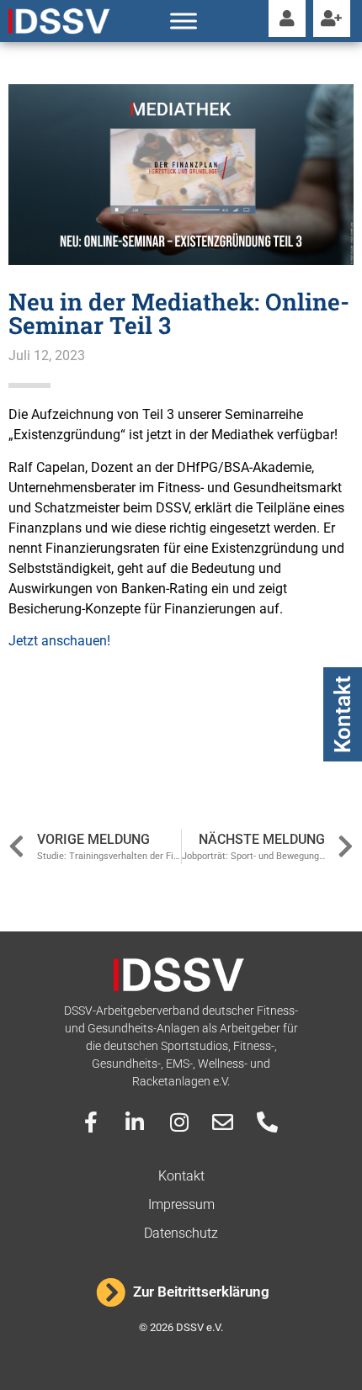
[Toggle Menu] (183, 21)
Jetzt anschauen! (59, 641)
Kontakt (342, 714)
